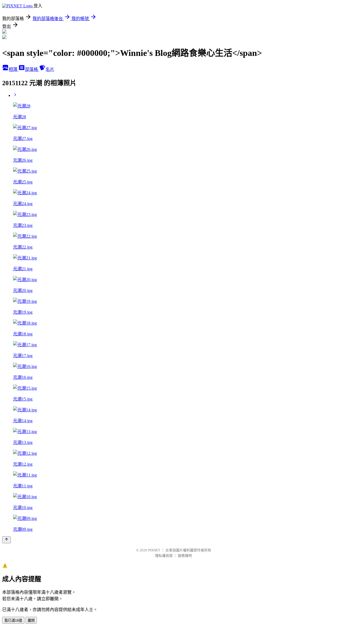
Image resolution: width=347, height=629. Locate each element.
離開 (31, 620)
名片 (50, 69)
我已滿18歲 (13, 620)
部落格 (32, 69)
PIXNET (154, 550)
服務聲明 (185, 556)
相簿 (13, 69)
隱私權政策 (164, 556)
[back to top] (6, 539)
